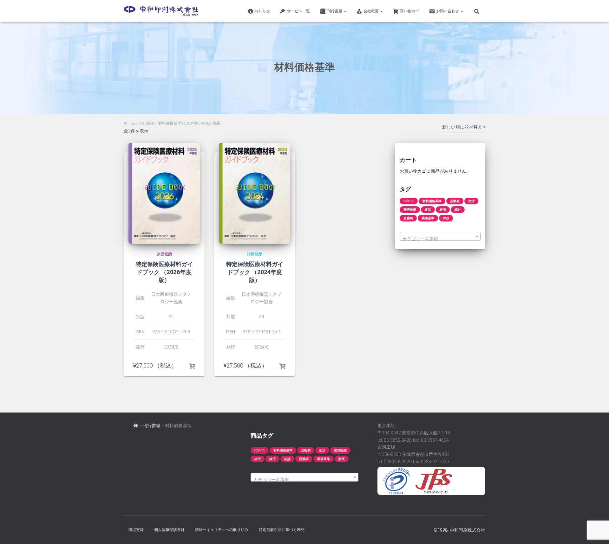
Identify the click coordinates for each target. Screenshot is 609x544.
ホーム (129, 123)
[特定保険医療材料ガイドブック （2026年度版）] (164, 193)
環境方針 (136, 530)
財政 (446, 218)
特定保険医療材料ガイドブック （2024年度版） (254, 272)
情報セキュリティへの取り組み (221, 530)
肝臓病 (408, 218)
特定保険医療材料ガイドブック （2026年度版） (164, 272)
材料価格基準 (432, 201)
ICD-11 (408, 201)
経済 (443, 209)
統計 (458, 209)
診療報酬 (164, 254)
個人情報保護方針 (169, 530)
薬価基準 (428, 218)
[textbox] (440, 239)
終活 (428, 209)
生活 (471, 201)
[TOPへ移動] (135, 425)
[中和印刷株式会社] (161, 11)
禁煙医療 (409, 209)
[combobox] (440, 236)
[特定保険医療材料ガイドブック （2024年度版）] (254, 193)
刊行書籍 (146, 123)
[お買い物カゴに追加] (192, 365)
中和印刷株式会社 (467, 530)
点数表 (455, 201)
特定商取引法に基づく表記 (281, 530)
